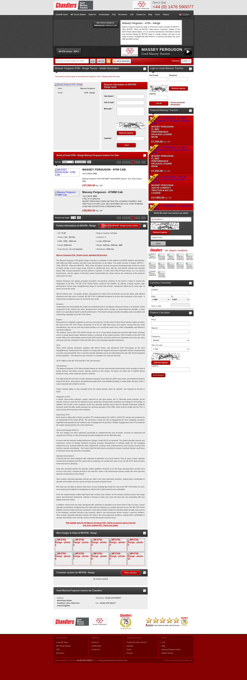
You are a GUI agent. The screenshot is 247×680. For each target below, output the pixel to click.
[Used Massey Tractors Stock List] (73, 5)
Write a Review (131, 573)
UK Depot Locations (176, 250)
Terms (129, 650)
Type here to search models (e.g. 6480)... (70, 61)
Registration (175, 104)
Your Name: (109, 96)
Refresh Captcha (126, 133)
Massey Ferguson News (171, 650)
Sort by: (58, 162)
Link (163, 642)
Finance (130, 653)
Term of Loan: (157, 345)
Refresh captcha (178, 88)
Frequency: (156, 336)
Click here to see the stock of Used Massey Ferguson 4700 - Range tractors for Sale (87, 77)
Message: (108, 109)
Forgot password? (178, 102)
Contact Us (95, 650)
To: (172, 296)
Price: (153, 319)
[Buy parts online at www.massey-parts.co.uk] (105, 24)
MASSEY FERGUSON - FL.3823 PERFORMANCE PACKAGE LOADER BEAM (163, 129)
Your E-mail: (109, 102)
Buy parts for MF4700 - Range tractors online (119, 226)
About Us (95, 642)
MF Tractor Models (63, 646)
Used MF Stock (62, 642)
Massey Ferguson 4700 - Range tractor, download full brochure (81, 255)
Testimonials (96, 646)
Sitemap (130, 646)
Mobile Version (167, 653)
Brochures (60, 653)
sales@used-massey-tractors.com (113, 660)
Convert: (154, 290)
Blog (163, 646)
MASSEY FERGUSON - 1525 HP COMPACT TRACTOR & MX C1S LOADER (163, 187)
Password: (173, 75)
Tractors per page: (62, 218)
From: (153, 296)
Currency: (176, 61)
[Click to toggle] (144, 69)
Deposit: (154, 328)
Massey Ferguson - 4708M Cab (102, 192)
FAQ (58, 650)
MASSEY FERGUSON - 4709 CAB (104, 169)
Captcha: (108, 138)
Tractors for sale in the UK (137, 642)
